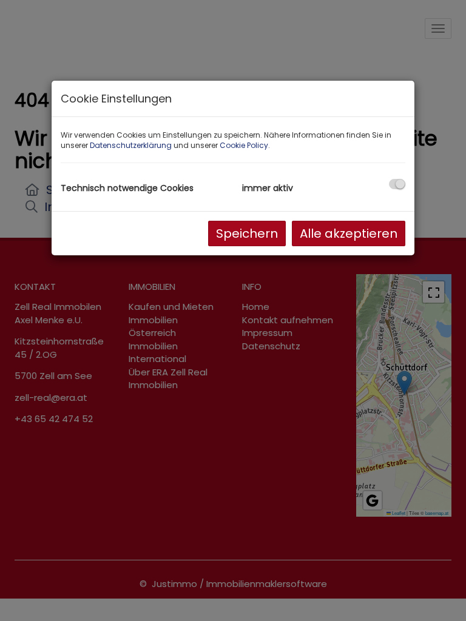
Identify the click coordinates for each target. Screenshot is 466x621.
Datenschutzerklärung (131, 145)
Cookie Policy (244, 145)
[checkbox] (397, 184)
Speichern (247, 233)
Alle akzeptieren (348, 233)
